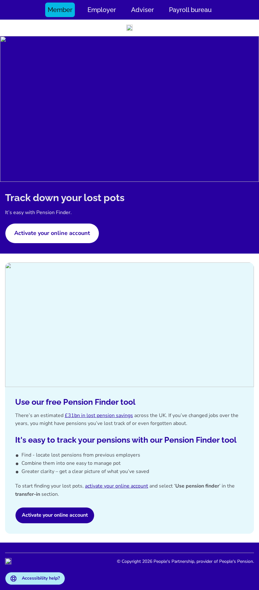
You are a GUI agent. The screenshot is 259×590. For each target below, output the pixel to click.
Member (60, 10)
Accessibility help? (41, 578)
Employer (101, 10)
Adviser (142, 10)
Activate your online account (55, 515)
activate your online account (116, 485)
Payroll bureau (190, 10)
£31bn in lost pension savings (99, 415)
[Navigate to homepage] (129, 28)
